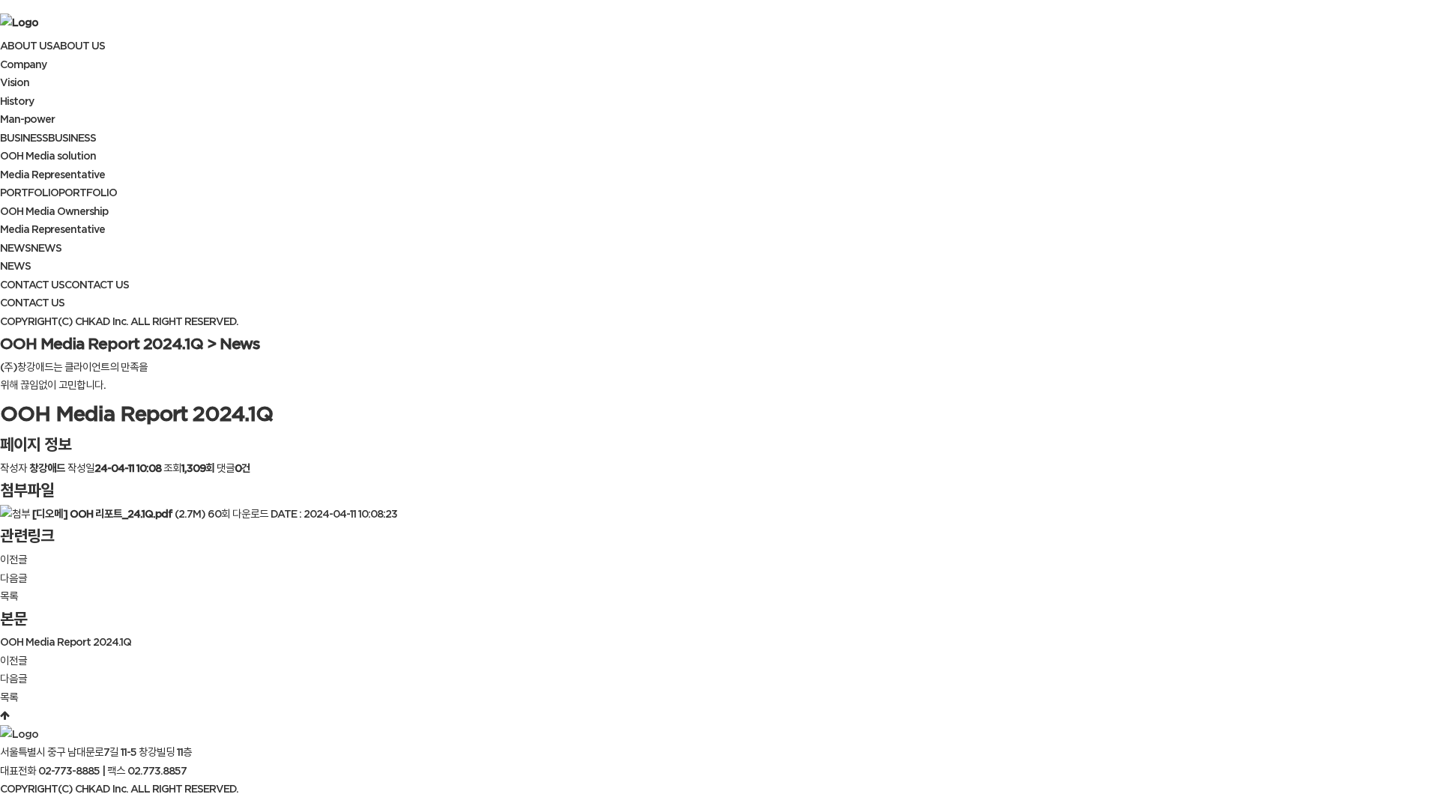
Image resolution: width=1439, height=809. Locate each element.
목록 (9, 596)
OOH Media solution (48, 156)
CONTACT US (32, 303)
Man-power (27, 119)
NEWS (15, 266)
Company (23, 64)
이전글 (13, 560)
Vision (14, 82)
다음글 (13, 578)
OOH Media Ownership (54, 211)
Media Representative (52, 175)
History (17, 101)
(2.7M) (120, 514)
